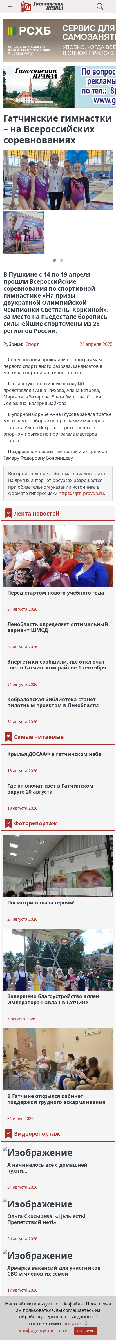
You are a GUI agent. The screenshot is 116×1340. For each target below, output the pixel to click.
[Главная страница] (42, 6)
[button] (10, 6)
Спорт (32, 344)
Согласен (86, 1331)
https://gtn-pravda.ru (81, 493)
